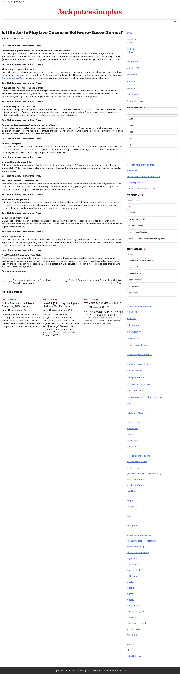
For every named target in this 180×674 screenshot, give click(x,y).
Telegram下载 (133, 61)
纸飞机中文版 (133, 338)
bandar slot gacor (135, 611)
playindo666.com (135, 485)
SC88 (129, 33)
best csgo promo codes (138, 384)
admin (31, 38)
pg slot (130, 582)
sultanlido (131, 644)
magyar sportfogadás (138, 232)
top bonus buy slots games (140, 364)
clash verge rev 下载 (136, 546)
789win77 (133, 213)
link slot (130, 52)
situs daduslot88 (135, 390)
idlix (129, 650)
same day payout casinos (139, 354)
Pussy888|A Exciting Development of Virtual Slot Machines (61, 305)
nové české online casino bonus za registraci (147, 239)
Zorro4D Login (134, 422)
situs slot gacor (134, 370)
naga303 (131, 500)
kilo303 (130, 49)
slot (129, 403)
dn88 (131, 125)
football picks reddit (136, 182)
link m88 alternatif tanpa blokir (142, 188)
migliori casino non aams (139, 306)
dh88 (131, 132)
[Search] (175, 21)
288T (131, 138)
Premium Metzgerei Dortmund (141, 541)
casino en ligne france (138, 267)
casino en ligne (135, 273)
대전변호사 (132, 312)
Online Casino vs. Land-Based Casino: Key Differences (18, 305)
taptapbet (132, 446)
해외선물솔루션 (134, 331)
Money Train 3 (134, 440)
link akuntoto (133, 325)
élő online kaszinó (136, 226)
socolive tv (132, 74)
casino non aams (136, 280)
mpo (129, 42)
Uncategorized (19, 271)
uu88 (131, 119)
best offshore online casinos (140, 164)
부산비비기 (132, 634)
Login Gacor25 (134, 564)
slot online (132, 39)
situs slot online (134, 629)
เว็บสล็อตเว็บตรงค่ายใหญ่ (138, 552)
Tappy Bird (132, 525)
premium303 (133, 68)
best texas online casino (138, 455)
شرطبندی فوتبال (134, 467)
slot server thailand (136, 623)
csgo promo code (135, 377)
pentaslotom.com (135, 479)
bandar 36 (132, 170)
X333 (131, 145)
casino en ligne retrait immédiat (141, 260)
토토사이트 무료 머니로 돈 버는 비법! (103, 303)
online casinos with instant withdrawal (145, 397)
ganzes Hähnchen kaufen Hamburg (144, 473)
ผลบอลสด (131, 318)
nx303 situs (132, 617)
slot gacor (132, 506)
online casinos (134, 286)
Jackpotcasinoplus (90, 11)
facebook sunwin (135, 101)
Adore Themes (119, 670)
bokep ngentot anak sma (139, 535)
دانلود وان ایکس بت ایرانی (137, 413)
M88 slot (131, 434)
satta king (132, 576)
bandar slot (132, 428)
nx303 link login (134, 656)
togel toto (132, 558)
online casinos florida (137, 461)
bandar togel (133, 570)
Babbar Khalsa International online (143, 176)
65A (130, 151)
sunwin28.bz (133, 94)
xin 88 (131, 206)
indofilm (131, 491)
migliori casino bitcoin (137, 345)
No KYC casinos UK (137, 219)
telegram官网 (133, 605)
